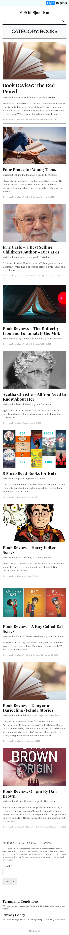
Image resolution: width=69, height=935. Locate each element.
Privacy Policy (36, 919)
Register (61, 2)
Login (50, 2)
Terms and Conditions (39, 906)
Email (7, 866)
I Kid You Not (34, 12)
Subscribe (9, 881)
